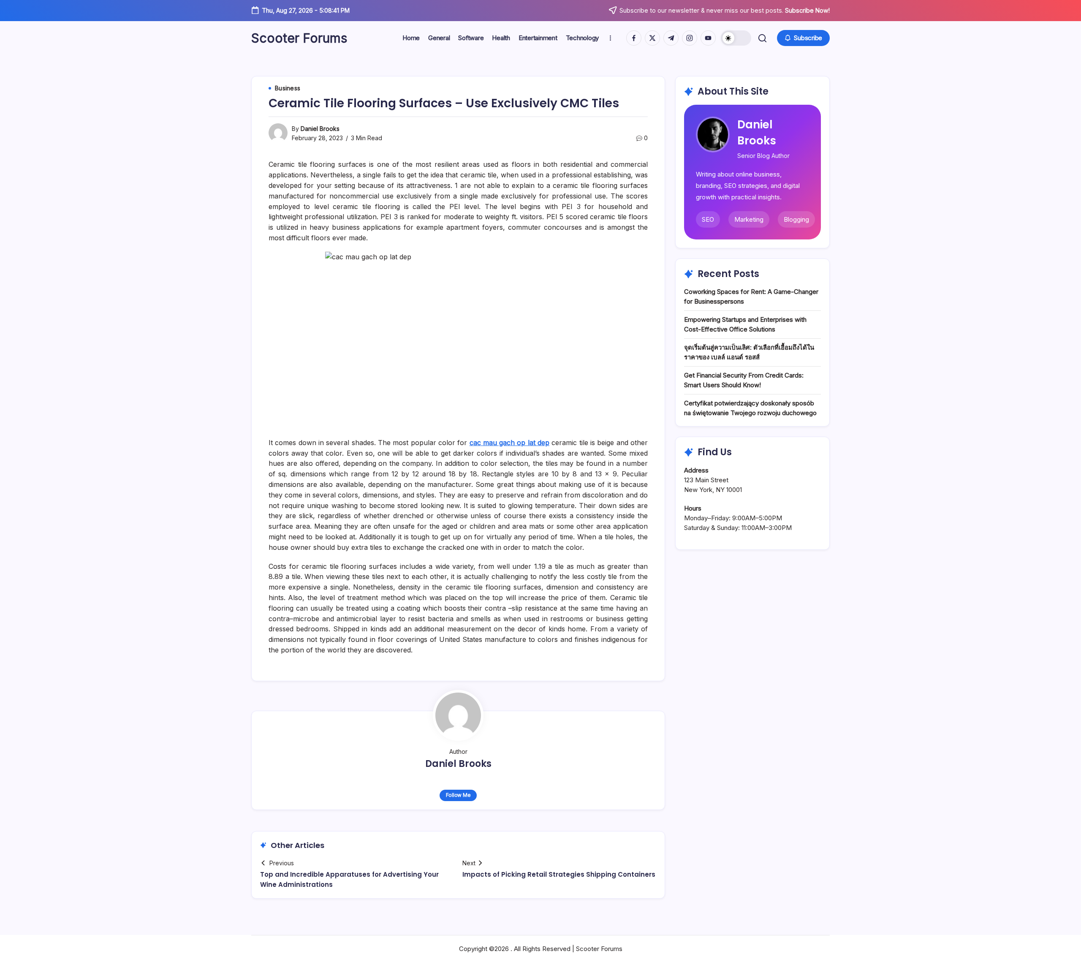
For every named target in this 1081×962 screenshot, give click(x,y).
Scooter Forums (299, 38)
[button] (736, 38)
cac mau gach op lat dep (510, 442)
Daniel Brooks (320, 128)
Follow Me (458, 795)
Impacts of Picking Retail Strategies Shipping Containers (558, 874)
